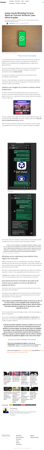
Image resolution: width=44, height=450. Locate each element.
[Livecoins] (3, 2)
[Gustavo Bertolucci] (8, 23)
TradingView (28, 404)
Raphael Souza (14, 317)
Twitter (8, 352)
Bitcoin (11, 404)
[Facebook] (10, 414)
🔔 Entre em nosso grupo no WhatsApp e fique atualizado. (22, 339)
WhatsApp (22, 350)
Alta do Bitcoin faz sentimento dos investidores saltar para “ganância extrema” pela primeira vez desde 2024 (33, 381)
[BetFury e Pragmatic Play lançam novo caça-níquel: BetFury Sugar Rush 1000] (16, 374)
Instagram (12, 352)
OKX (25, 344)
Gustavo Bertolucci (12, 23)
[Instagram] (4, 438)
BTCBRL (14, 404)
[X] (15, 414)
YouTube (18, 352)
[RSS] (5, 438)
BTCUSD (19, 404)
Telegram (29, 350)
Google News (24, 352)
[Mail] (13, 414)
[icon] (43, 2)
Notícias (23, 404)
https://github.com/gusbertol (14, 410)
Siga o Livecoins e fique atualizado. (28, 55)
